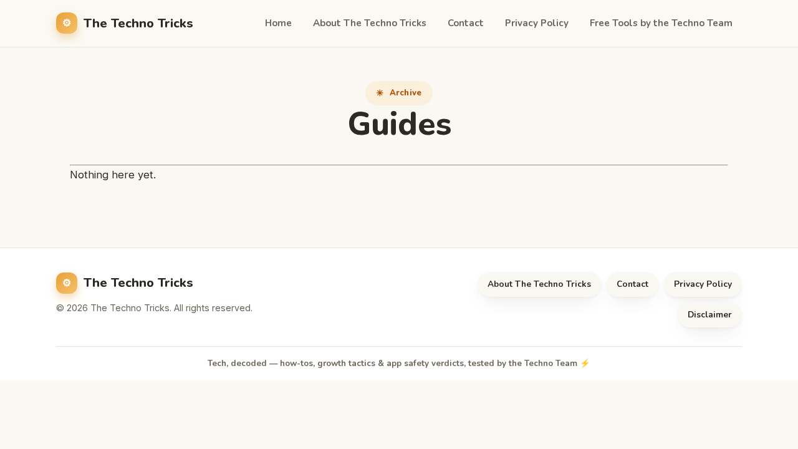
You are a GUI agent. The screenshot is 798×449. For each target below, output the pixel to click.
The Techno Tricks (138, 23)
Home (278, 23)
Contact (466, 23)
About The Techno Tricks (369, 23)
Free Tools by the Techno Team (661, 23)
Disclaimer (710, 315)
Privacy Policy (537, 23)
